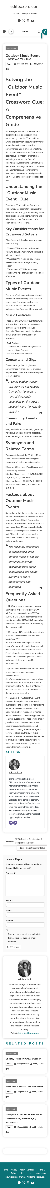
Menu (25, 31)
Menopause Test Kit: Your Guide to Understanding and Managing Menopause (24, 1118)
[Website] (15, 823)
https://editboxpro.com (28, 1033)
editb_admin (37, 64)
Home (5, 1170)
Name (9, 900)
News (9, 64)
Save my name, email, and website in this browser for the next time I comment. (24, 938)
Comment (11, 873)
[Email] (11, 823)
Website (9, 920)
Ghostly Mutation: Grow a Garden (23, 1058)
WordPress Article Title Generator (24, 1086)
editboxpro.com (25, 6)
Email (9, 910)
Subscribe (44, 33)
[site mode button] (11, 31)
